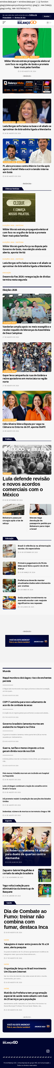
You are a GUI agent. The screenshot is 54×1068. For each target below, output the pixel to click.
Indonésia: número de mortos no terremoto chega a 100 (26, 811)
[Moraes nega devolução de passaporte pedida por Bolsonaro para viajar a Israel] (40, 509)
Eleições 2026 (22, 57)
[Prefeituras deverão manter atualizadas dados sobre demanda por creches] (9, 585)
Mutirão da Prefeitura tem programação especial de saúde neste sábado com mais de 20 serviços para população (26, 996)
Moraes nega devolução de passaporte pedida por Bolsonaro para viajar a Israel (40, 523)
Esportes (10, 846)
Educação (7, 273)
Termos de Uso (20, 18)
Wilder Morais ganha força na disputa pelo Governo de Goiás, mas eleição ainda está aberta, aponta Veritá (25, 249)
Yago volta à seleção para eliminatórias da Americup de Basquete (18, 888)
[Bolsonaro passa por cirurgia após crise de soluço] (13, 509)
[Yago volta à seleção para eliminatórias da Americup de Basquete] (44, 890)
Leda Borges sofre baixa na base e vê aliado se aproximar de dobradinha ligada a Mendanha (27, 128)
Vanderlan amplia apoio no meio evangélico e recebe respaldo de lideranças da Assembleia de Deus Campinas (27, 330)
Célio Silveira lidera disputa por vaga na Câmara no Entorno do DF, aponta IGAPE (24, 425)
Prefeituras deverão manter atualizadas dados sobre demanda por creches (34, 583)
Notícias (34, 57)
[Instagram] (48, 1051)
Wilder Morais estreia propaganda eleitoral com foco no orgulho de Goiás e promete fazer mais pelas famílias (27, 64)
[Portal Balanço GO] (27, 22)
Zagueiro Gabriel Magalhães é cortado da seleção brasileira (18, 872)
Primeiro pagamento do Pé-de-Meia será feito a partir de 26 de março (33, 566)
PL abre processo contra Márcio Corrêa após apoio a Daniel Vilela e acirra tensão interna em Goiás (26, 169)
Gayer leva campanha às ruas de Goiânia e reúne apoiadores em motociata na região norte (25, 378)
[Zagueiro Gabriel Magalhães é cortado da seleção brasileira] (44, 875)
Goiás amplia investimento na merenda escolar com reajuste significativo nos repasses (32, 600)
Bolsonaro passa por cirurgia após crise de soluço (13, 520)
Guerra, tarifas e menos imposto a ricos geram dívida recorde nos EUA (23, 749)
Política (7, 514)
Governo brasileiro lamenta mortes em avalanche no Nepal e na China (23, 725)
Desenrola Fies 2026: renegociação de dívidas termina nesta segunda (26, 278)
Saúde (6, 940)
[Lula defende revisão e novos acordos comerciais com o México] (27, 460)
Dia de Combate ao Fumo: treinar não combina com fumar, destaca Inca (26, 919)
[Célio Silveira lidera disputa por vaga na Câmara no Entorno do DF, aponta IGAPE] (27, 405)
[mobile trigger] (5, 23)
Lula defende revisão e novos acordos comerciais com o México (26, 486)
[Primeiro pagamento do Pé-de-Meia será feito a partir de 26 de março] (9, 568)
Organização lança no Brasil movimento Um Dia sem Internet (25, 970)
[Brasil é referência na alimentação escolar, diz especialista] (9, 551)
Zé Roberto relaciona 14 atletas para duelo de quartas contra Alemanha (27, 854)
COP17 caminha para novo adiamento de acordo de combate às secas (24, 703)
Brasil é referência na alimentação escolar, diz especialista (34, 547)
